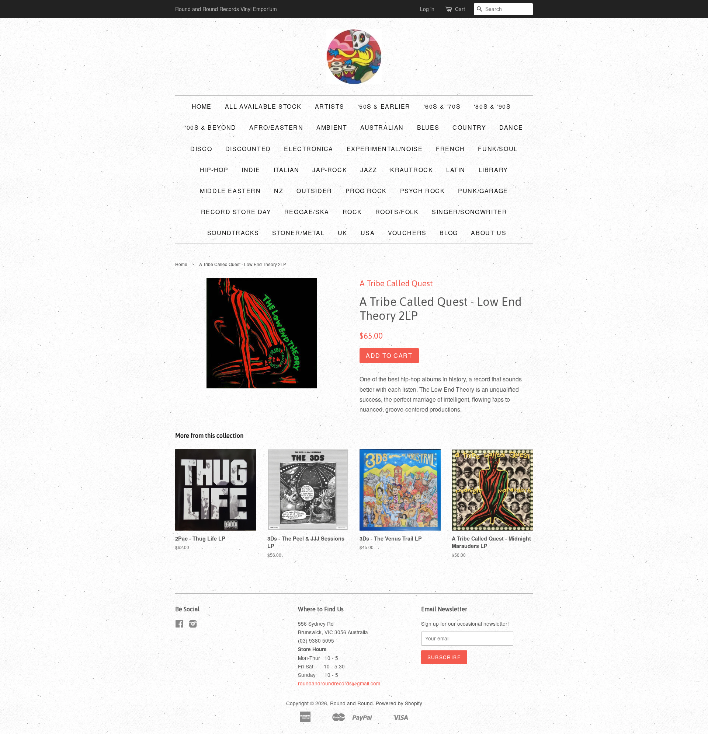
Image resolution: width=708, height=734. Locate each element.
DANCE (511, 127)
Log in (427, 9)
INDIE (251, 169)
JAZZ (368, 169)
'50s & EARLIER (384, 106)
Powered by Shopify (399, 703)
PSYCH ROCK (422, 190)
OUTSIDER (314, 190)
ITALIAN (286, 169)
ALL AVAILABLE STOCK (263, 106)
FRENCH (450, 148)
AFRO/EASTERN (276, 127)
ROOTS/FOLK (397, 211)
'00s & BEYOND (210, 127)
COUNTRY (469, 127)
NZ (278, 190)
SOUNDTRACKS (233, 232)
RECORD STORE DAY (236, 211)
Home (202, 106)
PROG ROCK (366, 190)
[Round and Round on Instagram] (193, 625)
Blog (449, 232)
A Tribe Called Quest (396, 283)
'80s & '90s (492, 106)
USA (368, 232)
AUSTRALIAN (382, 127)
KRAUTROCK (411, 169)
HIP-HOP (214, 169)
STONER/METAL (298, 232)
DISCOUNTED (248, 148)
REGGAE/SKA (306, 211)
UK (342, 232)
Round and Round (351, 703)
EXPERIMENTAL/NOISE (385, 148)
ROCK (352, 211)
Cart (460, 9)
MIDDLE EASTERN (230, 190)
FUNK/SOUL (497, 148)
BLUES (428, 127)
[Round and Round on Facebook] (179, 625)
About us (488, 232)
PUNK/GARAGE (483, 190)
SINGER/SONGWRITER (469, 211)
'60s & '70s (442, 106)
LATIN (455, 169)
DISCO (201, 148)
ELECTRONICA (308, 148)
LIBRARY (493, 169)
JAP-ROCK (329, 169)
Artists (329, 106)
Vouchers (407, 232)
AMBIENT (331, 127)
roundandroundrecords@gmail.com (339, 683)
